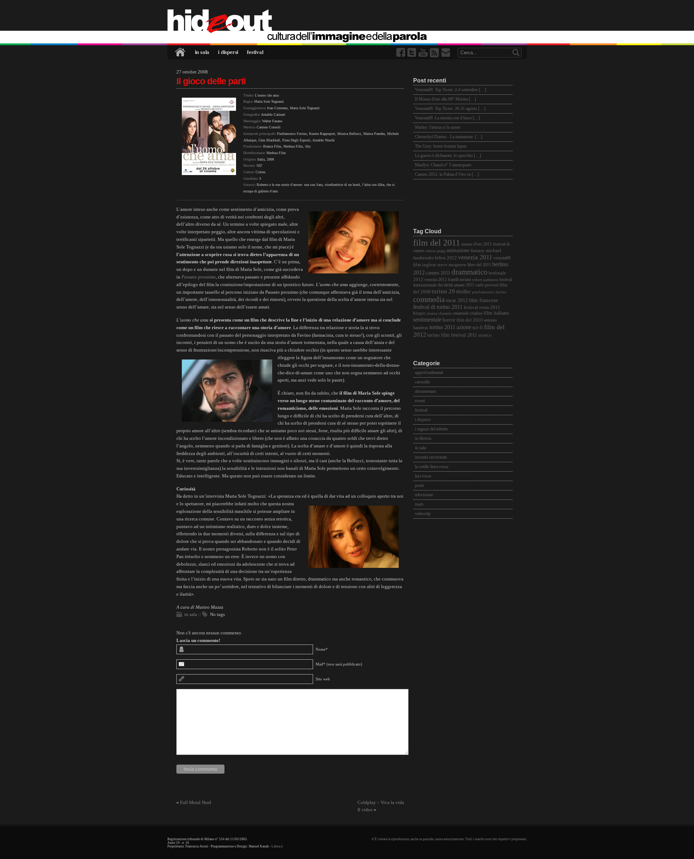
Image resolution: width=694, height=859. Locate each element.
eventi (420, 400)
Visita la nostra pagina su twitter (412, 53)
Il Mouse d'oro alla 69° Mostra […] (445, 99)
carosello (422, 381)
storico (485, 335)
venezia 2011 (475, 257)
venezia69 (501, 258)
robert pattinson (485, 280)
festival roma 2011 (482, 307)
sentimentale (427, 319)
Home (180, 52)
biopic (419, 313)
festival (255, 52)
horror (448, 320)
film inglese (424, 264)
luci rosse (423, 476)
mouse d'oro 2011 (476, 244)
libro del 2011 (479, 265)
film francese (483, 300)
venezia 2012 (435, 279)
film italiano (496, 313)
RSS (435, 53)
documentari (425, 391)
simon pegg (435, 251)
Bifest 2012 (446, 257)
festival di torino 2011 (438, 307)
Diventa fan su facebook (401, 53)
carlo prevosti (486, 285)
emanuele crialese (468, 313)
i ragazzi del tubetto (431, 428)
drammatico (469, 272)
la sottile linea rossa (431, 466)
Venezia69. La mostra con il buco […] (447, 117)
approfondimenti (429, 372)
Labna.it (277, 846)
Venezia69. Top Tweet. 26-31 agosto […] (450, 108)
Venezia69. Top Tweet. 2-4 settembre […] (450, 89)
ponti (419, 485)
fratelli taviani (459, 279)
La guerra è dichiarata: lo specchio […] (448, 155)
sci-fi (477, 327)
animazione (458, 250)
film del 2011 (436, 242)
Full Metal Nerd (195, 802)
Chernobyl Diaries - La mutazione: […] (448, 136)
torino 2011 (442, 327)
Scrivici (446, 53)
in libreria (423, 438)
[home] (347, 21)
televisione (424, 494)
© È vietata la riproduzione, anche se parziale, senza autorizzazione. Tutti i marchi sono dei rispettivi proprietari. (449, 839)
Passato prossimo (198, 277)
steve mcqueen (451, 264)
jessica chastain (439, 313)
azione (464, 327)
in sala (202, 52)
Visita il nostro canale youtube (424, 53)
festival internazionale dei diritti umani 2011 (462, 282)
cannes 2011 (438, 273)
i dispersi (228, 52)
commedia (429, 299)
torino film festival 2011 (452, 335)
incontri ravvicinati (431, 457)
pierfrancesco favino (489, 292)
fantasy (478, 250)
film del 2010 (470, 320)
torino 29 (443, 291)
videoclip (422, 513)
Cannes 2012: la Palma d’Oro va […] (447, 174)
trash (419, 504)
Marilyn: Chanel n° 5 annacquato (443, 164)
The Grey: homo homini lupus (441, 146)
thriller (463, 291)
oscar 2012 (457, 300)
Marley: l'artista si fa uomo (437, 127)
